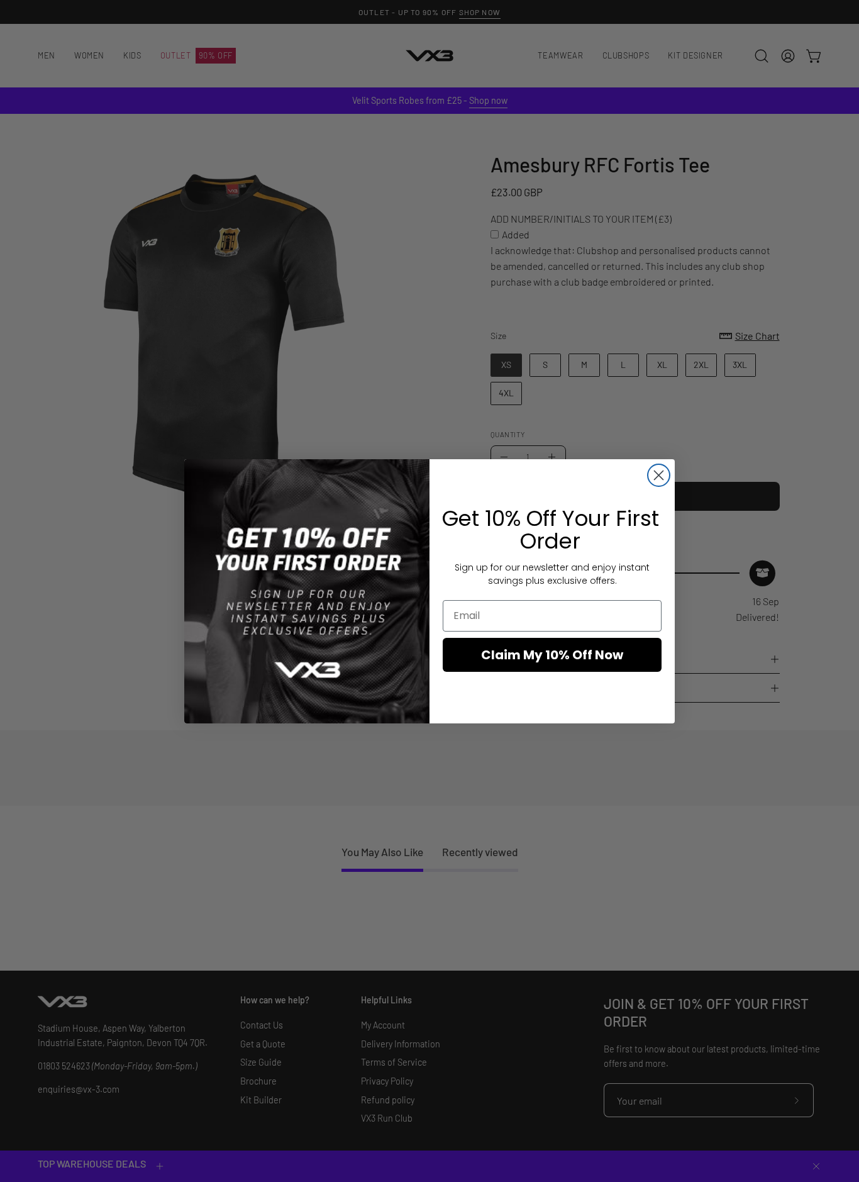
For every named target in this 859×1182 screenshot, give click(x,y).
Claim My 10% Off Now (552, 655)
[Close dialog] (659, 475)
